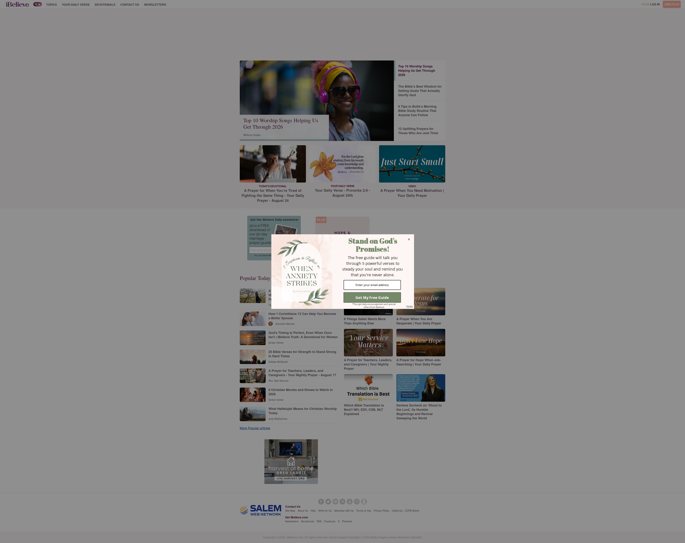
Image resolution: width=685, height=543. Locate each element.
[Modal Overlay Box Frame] (342, 271)
